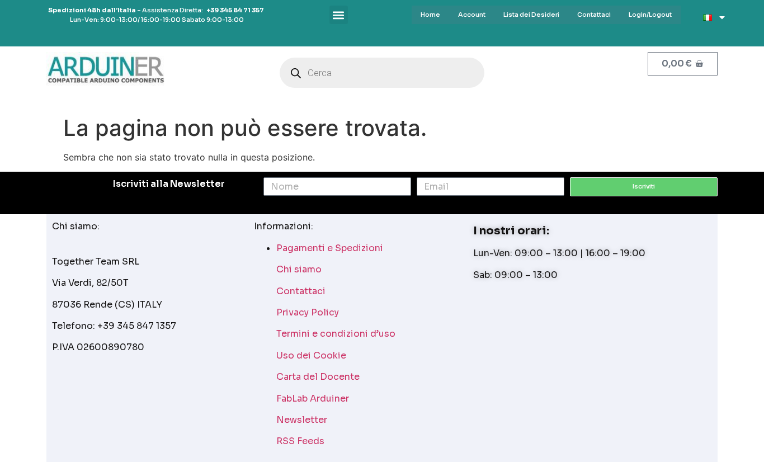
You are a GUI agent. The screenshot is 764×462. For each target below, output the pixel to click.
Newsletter (301, 420)
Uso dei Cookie (311, 355)
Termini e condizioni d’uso (335, 334)
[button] (338, 15)
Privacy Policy (307, 312)
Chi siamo (299, 269)
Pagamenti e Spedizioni (329, 248)
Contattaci (301, 291)
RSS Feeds (300, 441)
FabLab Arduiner (312, 398)
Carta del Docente (318, 377)
